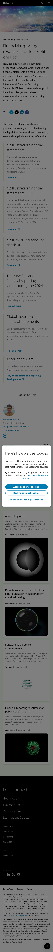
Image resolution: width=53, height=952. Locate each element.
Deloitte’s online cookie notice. (36, 477)
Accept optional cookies (26, 486)
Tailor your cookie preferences (26, 499)
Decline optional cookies (26, 492)
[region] (26, 476)
